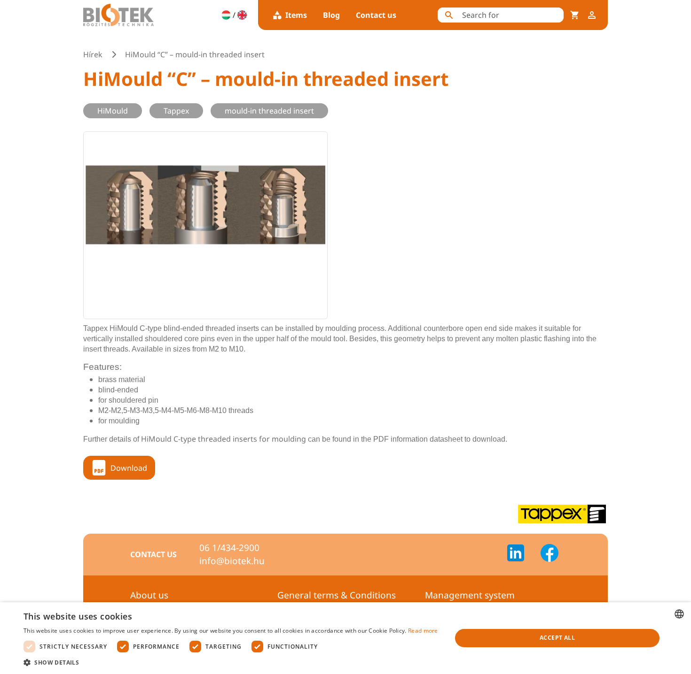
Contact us (376, 15)
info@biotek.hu (232, 561)
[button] (231, 662)
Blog (331, 15)
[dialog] (345, 638)
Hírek (92, 54)
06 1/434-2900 (229, 548)
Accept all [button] (557, 638)
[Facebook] (549, 554)
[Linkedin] (521, 554)
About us (149, 595)
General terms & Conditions (336, 595)
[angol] (242, 15)
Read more (423, 631)
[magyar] (226, 15)
